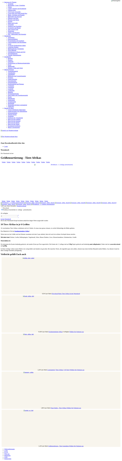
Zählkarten (11, 106)
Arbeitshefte (11, 74)
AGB (5, 457)
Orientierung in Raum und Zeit (16, 52)
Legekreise (11, 85)
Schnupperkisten (12, 113)
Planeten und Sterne (13, 20)
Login (6, 146)
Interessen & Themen (10, 2)
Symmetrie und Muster (14, 28)
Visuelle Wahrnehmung (14, 55)
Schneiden (11, 24)
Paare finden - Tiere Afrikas (59, 408)
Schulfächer (7, 57)
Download (6, 208)
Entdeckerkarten (12, 79)
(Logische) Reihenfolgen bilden (17, 45)
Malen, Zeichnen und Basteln (16, 15)
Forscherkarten (12, 81)
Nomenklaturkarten (13, 93)
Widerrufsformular (9, 449)
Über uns (6, 454)
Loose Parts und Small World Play (17, 13)
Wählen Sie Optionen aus (76, 332)
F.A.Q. (6, 452)
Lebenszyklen (12, 10)
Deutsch (10, 60)
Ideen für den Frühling (14, 119)
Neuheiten (11, 116)
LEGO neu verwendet (14, 12)
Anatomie (10, 4)
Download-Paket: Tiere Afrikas (61, 293)
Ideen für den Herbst (13, 122)
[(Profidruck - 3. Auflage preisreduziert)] (61, 181)
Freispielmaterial (12, 82)
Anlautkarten (11, 73)
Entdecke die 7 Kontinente (15, 118)
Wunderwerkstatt (21, 206)
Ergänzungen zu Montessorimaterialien (19, 63)
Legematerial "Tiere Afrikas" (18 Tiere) (58, 370)
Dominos (10, 77)
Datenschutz (7, 458)
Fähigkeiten (7, 36)
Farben (10, 7)
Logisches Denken (13, 47)
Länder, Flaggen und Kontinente (17, 8)
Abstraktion (11, 37)
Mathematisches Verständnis (16, 49)
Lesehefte (10, 89)
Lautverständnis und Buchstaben (17, 42)
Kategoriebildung (13, 39)
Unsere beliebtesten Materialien (17, 110)
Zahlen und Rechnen (14, 32)
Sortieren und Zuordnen (14, 26)
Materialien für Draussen (15, 16)
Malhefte (10, 92)
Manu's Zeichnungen (14, 127)
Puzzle (10, 97)
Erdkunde (10, 61)
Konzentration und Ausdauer (16, 40)
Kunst (9, 65)
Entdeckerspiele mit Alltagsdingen (17, 111)
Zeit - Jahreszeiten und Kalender (17, 34)
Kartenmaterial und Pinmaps (16, 84)
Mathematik (11, 66)
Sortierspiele (11, 100)
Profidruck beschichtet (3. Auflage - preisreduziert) (17, 210)
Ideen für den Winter (13, 124)
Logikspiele (11, 90)
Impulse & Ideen (9, 108)
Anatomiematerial (13, 71)
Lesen (9, 44)
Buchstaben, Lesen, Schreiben (16, 5)
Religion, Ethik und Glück (15, 68)
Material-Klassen (9, 69)
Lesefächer (11, 87)
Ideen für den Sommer (14, 121)
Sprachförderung (12, 53)
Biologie (10, 58)
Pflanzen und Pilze (13, 18)
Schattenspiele (12, 102)
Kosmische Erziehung (14, 126)
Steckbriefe (11, 103)
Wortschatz (11, 31)
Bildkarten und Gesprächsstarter (17, 76)
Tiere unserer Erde (13, 29)
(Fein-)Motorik (12, 50)
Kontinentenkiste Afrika (56, 332)
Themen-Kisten (12, 114)
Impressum (7, 455)
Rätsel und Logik (13, 23)
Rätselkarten (11, 98)
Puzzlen (10, 21)
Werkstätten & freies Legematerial (17, 105)
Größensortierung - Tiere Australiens (58, 446)
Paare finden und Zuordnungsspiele (18, 95)
